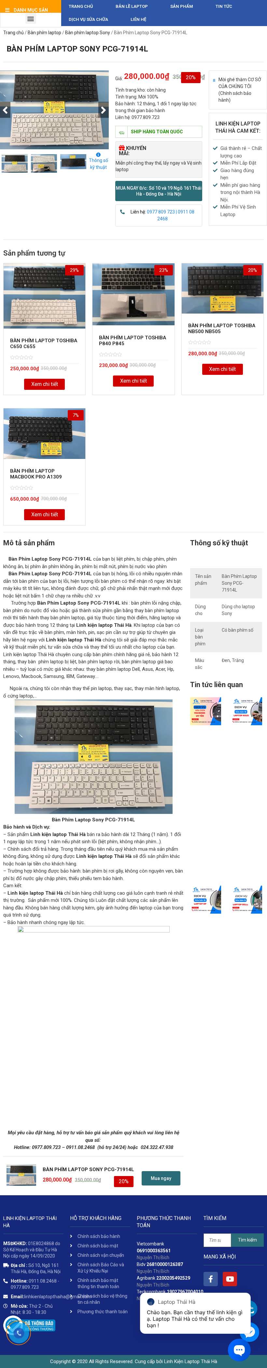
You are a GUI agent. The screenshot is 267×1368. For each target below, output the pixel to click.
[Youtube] (230, 1279)
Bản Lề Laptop (132, 6)
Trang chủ (81, 6)
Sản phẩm (181, 6)
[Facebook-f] (211, 1279)
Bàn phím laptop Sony (87, 32)
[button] (158, 191)
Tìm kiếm (247, 1240)
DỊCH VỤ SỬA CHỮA (88, 19)
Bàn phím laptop (44, 32)
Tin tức (224, 6)
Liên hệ (138, 19)
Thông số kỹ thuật (98, 164)
